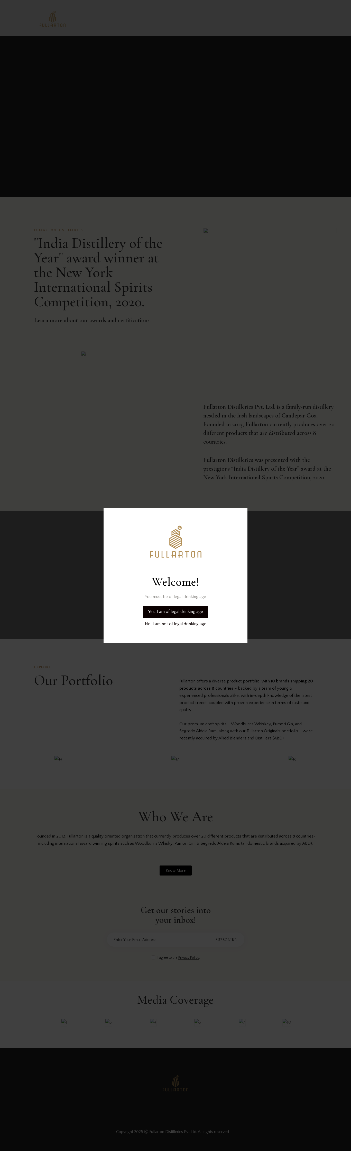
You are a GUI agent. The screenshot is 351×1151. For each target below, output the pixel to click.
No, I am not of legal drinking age (175, 624)
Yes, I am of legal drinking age (175, 611)
